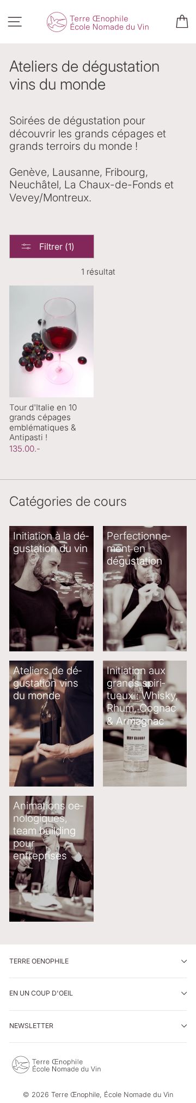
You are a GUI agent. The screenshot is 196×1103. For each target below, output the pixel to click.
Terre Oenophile (39, 961)
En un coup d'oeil (41, 993)
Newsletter (31, 1026)
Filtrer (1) (56, 246)
